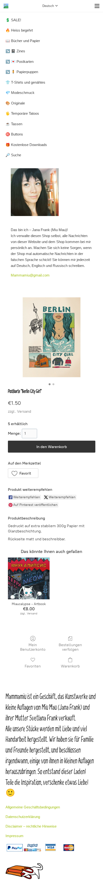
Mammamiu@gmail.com (30, 275)
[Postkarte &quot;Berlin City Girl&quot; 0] (51, 337)
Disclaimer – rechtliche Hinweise (31, 826)
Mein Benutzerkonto (33, 647)
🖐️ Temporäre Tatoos (22, 113)
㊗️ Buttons (14, 134)
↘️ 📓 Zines (15, 51)
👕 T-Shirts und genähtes (25, 82)
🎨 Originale (15, 103)
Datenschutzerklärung (23, 817)
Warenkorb (70, 666)
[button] (23, 473)
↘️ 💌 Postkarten (20, 62)
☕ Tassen (14, 124)
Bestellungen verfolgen (70, 647)
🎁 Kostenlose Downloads (26, 145)
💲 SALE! (13, 20)
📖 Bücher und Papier (23, 41)
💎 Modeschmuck (20, 93)
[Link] (6, 6)
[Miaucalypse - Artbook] (29, 578)
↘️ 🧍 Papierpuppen (22, 72)
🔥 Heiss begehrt (19, 30)
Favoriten (33, 666)
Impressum (14, 836)
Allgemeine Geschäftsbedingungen (33, 807)
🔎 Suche (13, 155)
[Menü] (97, 6)
